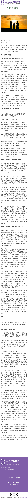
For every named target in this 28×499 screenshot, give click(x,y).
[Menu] (26, 2)
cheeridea (24, 497)
